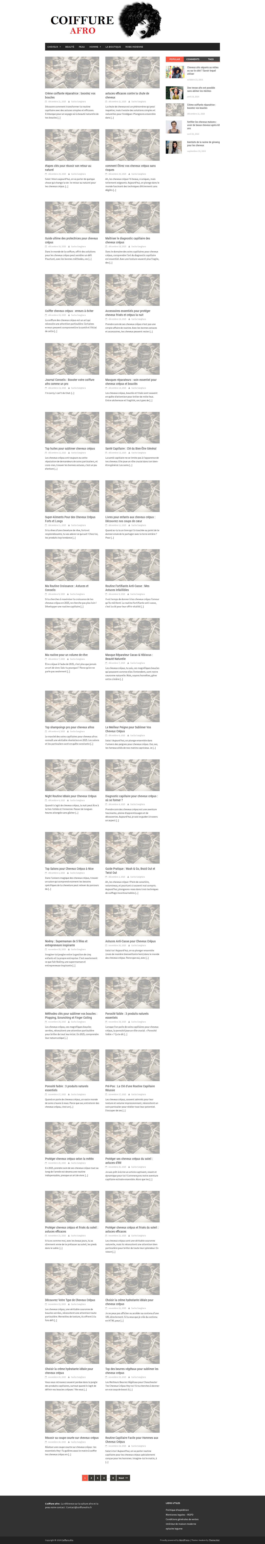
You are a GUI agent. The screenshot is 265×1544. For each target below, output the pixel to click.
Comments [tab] (192, 59)
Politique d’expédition (177, 1509)
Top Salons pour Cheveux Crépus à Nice (69, 868)
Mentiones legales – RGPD (179, 1514)
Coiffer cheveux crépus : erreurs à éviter (69, 311)
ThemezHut (214, 1540)
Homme (93, 46)
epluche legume (174, 1528)
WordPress (184, 1540)
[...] (59, 117)
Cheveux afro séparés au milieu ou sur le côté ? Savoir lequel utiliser (203, 70)
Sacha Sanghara (78, 101)
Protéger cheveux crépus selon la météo (69, 1159)
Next (122, 1477)
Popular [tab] (174, 59)
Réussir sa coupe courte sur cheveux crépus (72, 1438)
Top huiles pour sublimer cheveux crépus (70, 448)
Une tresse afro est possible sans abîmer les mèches (201, 89)
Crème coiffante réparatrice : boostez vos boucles (201, 106)
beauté (69, 46)
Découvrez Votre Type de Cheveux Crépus (70, 1300)
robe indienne (134, 46)
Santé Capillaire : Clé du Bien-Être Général (130, 448)
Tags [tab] (211, 59)
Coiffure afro (67, 1540)
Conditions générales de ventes (182, 1519)
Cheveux (52, 46)
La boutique (113, 46)
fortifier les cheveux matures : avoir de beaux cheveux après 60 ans (203, 125)
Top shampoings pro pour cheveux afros (69, 727)
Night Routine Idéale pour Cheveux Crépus (70, 796)
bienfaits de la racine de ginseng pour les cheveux (203, 144)
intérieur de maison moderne (181, 1523)
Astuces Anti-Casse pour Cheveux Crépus (130, 941)
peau (82, 46)
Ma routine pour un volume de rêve (66, 655)
